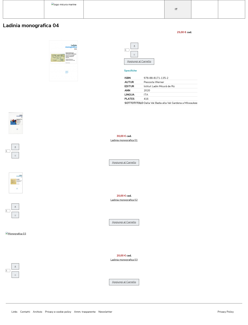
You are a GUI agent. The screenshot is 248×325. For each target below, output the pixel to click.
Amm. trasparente (85, 311)
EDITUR (129, 86)
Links (14, 311)
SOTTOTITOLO (134, 103)
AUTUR (129, 82)
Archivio (37, 311)
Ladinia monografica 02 (124, 200)
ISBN (128, 78)
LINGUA (129, 94)
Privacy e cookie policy (58, 311)
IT (176, 9)
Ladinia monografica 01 (124, 140)
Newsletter (105, 311)
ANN (127, 90)
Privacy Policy (226, 311)
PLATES (129, 99)
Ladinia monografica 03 (124, 259)
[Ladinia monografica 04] (63, 60)
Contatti (25, 311)
